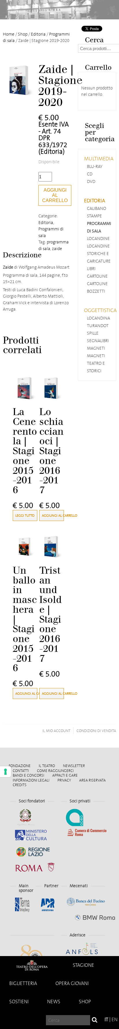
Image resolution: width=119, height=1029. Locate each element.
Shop (85, 1001)
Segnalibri (98, 341)
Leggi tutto (24, 515)
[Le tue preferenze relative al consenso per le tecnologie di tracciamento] (5, 771)
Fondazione (20, 765)
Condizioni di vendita (96, 730)
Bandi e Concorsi (28, 775)
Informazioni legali (31, 780)
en (114, 1019)
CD (89, 174)
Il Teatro (47, 765)
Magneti (96, 348)
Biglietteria (23, 983)
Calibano (96, 208)
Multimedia (99, 158)
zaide (57, 249)
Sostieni (19, 1001)
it (106, 1019)
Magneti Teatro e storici (96, 363)
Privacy (64, 780)
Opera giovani (72, 983)
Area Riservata (92, 780)
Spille (92, 333)
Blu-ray (95, 166)
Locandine (98, 238)
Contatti (21, 770)
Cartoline (97, 276)
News (53, 1001)
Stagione (83, 965)
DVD (91, 181)
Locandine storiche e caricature (99, 253)
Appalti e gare (65, 775)
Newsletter (74, 765)
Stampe (94, 216)
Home (32, 965)
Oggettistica (100, 310)
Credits (20, 784)
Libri (91, 269)
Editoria (38, 34)
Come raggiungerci (55, 770)
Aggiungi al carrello (55, 195)
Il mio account (56, 730)
